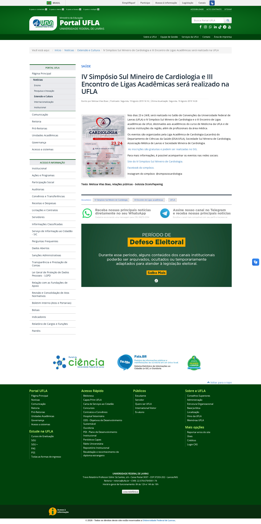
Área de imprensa (223, 36)
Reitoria (36, 121)
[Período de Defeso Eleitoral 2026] (156, 255)
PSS (33, 452)
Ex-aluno (139, 412)
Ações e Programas (43, 175)
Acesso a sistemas (42, 149)
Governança (39, 142)
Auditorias (38, 189)
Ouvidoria (88, 427)
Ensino (37, 85)
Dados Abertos (40, 248)
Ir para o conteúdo (38, 9)
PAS (33, 448)
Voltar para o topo (221, 382)
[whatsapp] (210, 26)
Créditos (191, 440)
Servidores (38, 217)
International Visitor (145, 408)
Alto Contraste (214, 9)
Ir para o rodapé (91, 9)
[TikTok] (220, 26)
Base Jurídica (193, 408)
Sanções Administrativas (46, 255)
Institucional (40, 107)
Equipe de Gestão (169, 36)
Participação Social (43, 182)
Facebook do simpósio (140, 167)
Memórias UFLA (195, 420)
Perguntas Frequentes (45, 241)
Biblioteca (88, 395)
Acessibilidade (197, 9)
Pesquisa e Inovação (44, 90)
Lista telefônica (130, 491)
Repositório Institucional (96, 447)
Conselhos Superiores (198, 395)
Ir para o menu (56, 9)
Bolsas (36, 310)
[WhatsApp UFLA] (117, 213)
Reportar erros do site (198, 432)
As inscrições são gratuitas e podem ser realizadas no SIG (162, 149)
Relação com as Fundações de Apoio (49, 284)
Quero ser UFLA (143, 403)
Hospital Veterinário (93, 416)
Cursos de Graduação (42, 436)
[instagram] (205, 26)
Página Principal (41, 73)
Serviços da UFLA (190, 36)
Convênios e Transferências (48, 196)
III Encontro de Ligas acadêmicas (148, 200)
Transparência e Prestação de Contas (49, 263)
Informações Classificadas (47, 224)
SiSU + (34, 444)
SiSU (33, 440)
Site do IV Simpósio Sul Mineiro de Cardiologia (154, 161)
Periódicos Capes (92, 439)
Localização (193, 412)
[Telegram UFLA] (195, 213)
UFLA (172, 200)
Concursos (88, 408)
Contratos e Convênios (95, 412)
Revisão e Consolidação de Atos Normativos (50, 294)
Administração (194, 399)
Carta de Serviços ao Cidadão (98, 403)
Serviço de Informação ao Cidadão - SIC (52, 232)
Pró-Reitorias (39, 128)
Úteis (189, 436)
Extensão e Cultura (88, 50)
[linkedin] (215, 26)
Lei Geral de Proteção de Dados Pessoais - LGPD (50, 274)
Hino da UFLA (194, 416)
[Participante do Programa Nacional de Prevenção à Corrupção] (194, 362)
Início (58, 50)
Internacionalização (43, 101)
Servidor (139, 399)
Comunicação (40, 114)
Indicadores (39, 317)
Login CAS (192, 444)
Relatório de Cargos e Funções (50, 324)
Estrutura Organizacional (200, 403)
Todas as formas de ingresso (46, 456)
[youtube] (229, 26)
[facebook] (200, 26)
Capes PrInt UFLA (92, 399)
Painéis (36, 330)
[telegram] (224, 26)
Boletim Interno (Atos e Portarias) (51, 303)
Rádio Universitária (93, 443)
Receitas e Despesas (44, 203)
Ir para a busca (73, 9)
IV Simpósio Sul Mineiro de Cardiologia (111, 200)
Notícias (69, 50)
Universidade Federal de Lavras (159, 520)
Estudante (140, 395)
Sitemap (228, 9)
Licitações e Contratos (45, 210)
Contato (206, 36)
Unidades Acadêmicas (45, 135)
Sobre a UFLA (150, 36)
